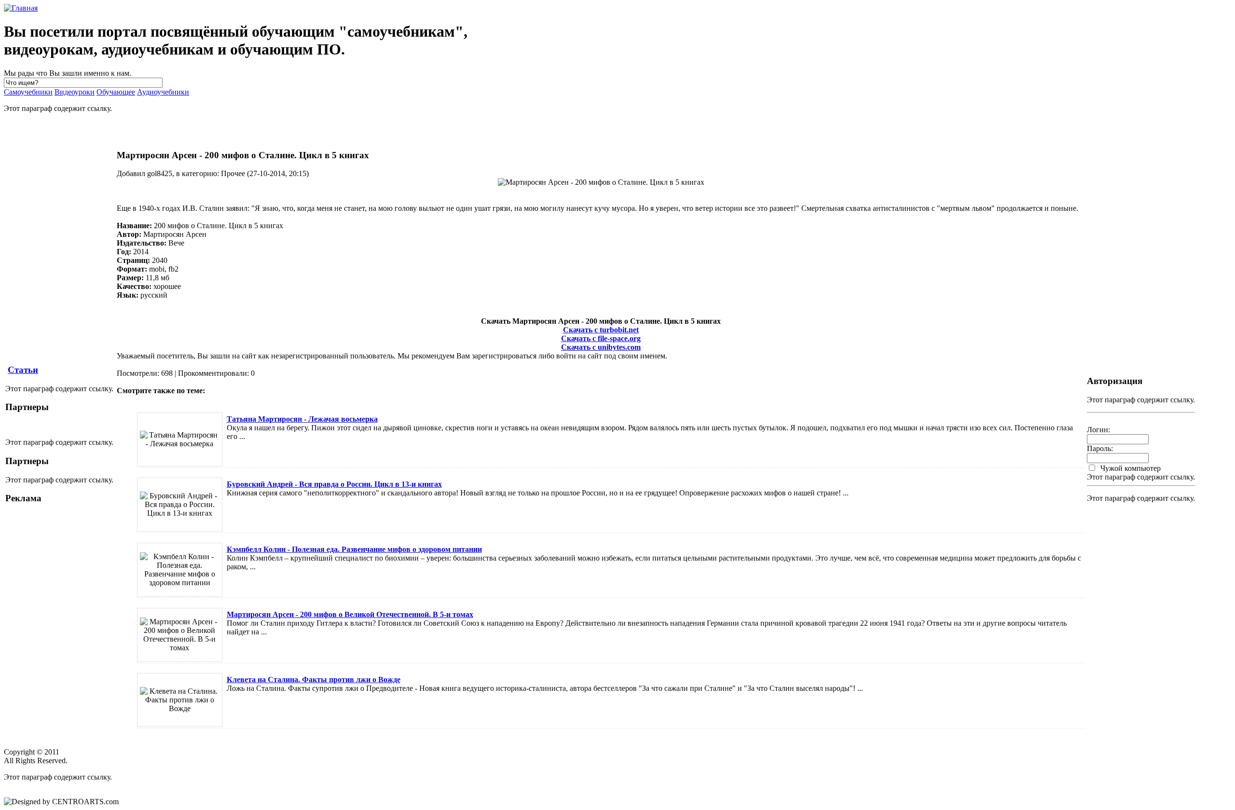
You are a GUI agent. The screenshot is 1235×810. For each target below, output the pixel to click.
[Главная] (21, 8)
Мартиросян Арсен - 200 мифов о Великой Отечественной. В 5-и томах (350, 614)
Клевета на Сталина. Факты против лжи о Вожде (313, 679)
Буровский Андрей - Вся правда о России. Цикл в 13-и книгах (334, 484)
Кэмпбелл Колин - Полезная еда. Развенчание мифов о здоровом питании (354, 549)
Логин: (1098, 430)
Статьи (23, 370)
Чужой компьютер (1129, 468)
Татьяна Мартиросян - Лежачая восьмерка (302, 419)
